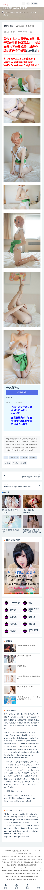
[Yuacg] (3, 12)
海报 (16, 463)
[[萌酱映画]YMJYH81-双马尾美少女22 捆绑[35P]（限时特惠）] (32, 522)
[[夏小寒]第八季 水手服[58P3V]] (11, 501)
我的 (27, 888)
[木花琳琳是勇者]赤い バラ (26, 645)
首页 (14, 32)
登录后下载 (22, 392)
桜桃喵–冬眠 (21, 666)
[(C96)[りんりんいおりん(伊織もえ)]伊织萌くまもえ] (10, 700)
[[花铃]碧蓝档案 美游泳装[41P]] (11, 521)
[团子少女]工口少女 (24, 656)
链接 (24, 463)
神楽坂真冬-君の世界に (25, 687)
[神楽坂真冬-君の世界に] (10, 690)
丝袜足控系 (14, 457)
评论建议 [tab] (20, 26)
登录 (35, 3)
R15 (6, 457)
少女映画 (24, 457)
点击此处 (31, 50)
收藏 (8, 463)
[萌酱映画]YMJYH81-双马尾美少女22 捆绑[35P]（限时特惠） (32, 532)
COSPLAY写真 (10, 12)
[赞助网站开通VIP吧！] (22, 568)
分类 (16, 888)
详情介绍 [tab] (9, 26)
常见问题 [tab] (31, 26)
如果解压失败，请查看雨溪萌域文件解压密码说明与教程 (21, 420)
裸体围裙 (33, 457)
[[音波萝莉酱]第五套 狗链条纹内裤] (10, 679)
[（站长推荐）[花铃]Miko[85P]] (32, 501)
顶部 (38, 888)
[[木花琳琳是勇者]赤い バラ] (10, 648)
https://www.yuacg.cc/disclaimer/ (17, 837)
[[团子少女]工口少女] (10, 662)
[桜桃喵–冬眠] (10, 669)
